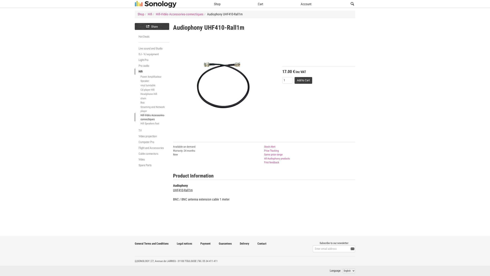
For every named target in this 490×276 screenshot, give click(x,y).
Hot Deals (144, 36)
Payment (205, 243)
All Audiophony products (277, 158)
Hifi (141, 71)
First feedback (271, 162)
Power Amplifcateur (150, 76)
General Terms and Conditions (152, 243)
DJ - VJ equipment (149, 54)
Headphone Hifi (148, 93)
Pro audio (144, 65)
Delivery (244, 243)
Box (142, 102)
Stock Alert (269, 146)
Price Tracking (271, 150)
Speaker (144, 80)
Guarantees (225, 243)
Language (335, 270)
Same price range (273, 154)
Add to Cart (303, 80)
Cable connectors (148, 153)
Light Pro (144, 60)
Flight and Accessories (151, 148)
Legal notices (184, 243)
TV (140, 130)
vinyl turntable (147, 85)
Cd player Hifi (147, 89)
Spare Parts (145, 165)
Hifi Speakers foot (149, 123)
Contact (261, 243)
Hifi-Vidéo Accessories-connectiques (152, 117)
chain (143, 98)
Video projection (148, 136)
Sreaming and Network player (152, 109)
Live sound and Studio (151, 48)
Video (142, 159)
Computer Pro (146, 142)
